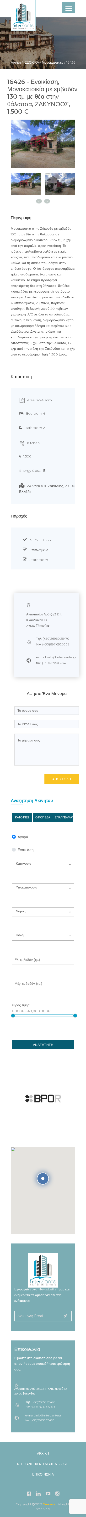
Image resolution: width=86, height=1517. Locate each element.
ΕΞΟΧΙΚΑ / (32, 62)
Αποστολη (61, 779)
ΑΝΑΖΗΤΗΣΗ (43, 1045)
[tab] (26, 184)
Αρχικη (43, 1453)
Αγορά (23, 837)
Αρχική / (17, 62)
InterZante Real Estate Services (43, 1463)
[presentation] (39, 201)
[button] (43, 864)
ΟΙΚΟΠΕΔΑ (42, 817)
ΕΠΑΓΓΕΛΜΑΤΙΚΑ (64, 817)
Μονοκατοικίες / (53, 62)
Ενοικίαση (25, 850)
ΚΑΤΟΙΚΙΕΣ (22, 817)
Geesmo (49, 1504)
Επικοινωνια (43, 1474)
